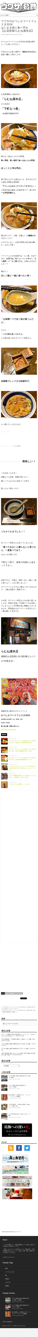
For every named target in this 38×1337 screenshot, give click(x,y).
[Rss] (11, 1150)
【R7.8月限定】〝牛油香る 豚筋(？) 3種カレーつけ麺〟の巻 (18, 1039)
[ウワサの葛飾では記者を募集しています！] (19, 1130)
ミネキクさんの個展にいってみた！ (20, 784)
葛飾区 (7, 1286)
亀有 (6, 1268)
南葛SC (7, 1279)
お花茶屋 (11, 993)
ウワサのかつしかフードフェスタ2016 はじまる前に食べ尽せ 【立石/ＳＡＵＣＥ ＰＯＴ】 (22, 768)
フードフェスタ (18, 993)
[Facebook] (19, 1150)
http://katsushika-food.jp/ (8, 729)
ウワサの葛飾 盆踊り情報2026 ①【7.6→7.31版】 (15, 1048)
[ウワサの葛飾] (19, 7)
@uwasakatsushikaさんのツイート (11, 1231)
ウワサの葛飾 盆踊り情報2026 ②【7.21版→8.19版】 (16, 1044)
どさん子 (7, 1282)
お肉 (7, 993)
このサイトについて (9, 1257)
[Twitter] (27, 1150)
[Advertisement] (19, 867)
